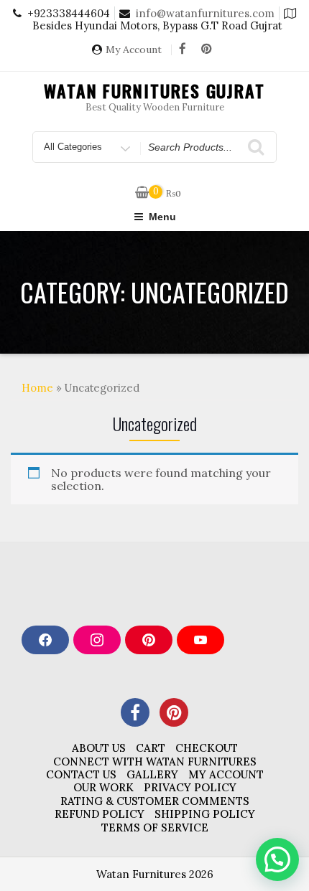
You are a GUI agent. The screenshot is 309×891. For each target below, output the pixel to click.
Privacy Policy (190, 787)
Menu (162, 216)
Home (37, 388)
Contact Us (81, 774)
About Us (99, 748)
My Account (134, 50)
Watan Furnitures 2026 (154, 874)
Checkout (206, 748)
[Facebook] (182, 49)
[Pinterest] (206, 49)
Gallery (152, 774)
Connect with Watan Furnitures (155, 761)
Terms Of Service (154, 827)
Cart (150, 748)
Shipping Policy (204, 814)
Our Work (103, 787)
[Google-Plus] (174, 712)
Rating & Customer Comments (154, 801)
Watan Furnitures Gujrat (154, 90)
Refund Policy (99, 814)
